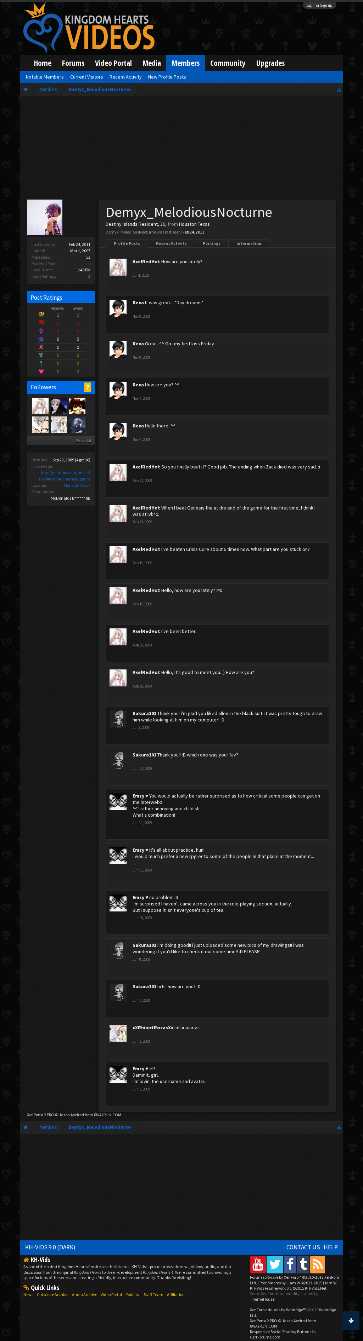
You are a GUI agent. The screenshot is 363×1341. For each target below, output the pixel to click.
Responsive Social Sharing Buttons (280, 1331)
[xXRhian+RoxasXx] (58, 424)
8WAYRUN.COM (107, 1114)
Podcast (132, 1294)
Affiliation (176, 1294)
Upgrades (270, 63)
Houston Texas (77, 485)
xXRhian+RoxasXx (153, 1027)
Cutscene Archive (52, 1294)
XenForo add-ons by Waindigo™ (278, 1309)
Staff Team (153, 1294)
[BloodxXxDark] (40, 424)
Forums (73, 63)
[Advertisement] (181, 149)
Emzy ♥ (140, 796)
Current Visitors (86, 77)
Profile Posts (127, 243)
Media (152, 63)
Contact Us (303, 1247)
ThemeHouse (262, 1299)
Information (248, 243)
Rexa (138, 302)
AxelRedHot (146, 261)
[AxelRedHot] (40, 405)
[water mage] (58, 405)
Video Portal (113, 63)
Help (331, 1247)
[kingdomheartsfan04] (76, 405)
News (28, 1294)
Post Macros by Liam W (297, 1282)
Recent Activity (171, 243)
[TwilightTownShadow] (76, 424)
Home (42, 63)
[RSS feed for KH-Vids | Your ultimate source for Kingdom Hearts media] (318, 1264)
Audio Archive (84, 1294)
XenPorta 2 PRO (40, 1114)
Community (228, 63)
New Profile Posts (167, 77)
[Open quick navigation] (339, 89)
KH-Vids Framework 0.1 (288, 1288)
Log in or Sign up (319, 5)
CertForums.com (265, 1337)
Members (186, 63)
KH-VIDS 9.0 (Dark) (50, 1247)
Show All (83, 440)
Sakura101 (144, 713)
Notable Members (45, 77)
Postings (211, 243)
